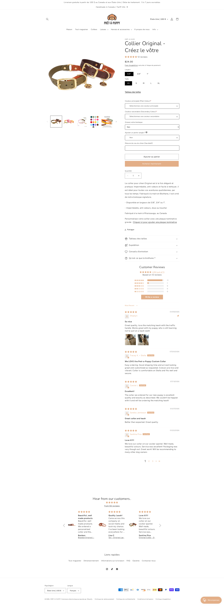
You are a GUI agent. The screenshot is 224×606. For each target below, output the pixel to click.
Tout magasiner (74, 561)
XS (128, 83)
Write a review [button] (152, 297)
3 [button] (152, 461)
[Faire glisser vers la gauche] (47, 121)
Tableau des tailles (133, 92)
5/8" (129, 74)
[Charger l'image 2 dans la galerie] (69, 121)
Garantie (136, 561)
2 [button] (149, 461)
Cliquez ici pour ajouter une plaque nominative (155, 222)
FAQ (128, 561)
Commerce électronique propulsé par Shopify (76, 599)
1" (147, 74)
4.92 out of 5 (158, 272)
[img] (131, 312)
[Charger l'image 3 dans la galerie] (82, 121)
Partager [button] (130, 230)
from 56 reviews (112, 506)
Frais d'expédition (131, 65)
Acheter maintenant (151, 164)
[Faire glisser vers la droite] (116, 121)
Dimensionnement (91, 561)
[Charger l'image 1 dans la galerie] (56, 121)
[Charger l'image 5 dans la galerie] (107, 121)
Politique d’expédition (163, 599)
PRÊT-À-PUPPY (55, 599)
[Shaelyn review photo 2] (143, 339)
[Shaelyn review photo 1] (130, 339)
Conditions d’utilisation (145, 599)
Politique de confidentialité (125, 599)
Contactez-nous (149, 561)
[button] (47, 19)
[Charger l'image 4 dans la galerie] (94, 121)
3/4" (139, 74)
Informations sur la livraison (112, 561)
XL (159, 83)
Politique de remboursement (104, 599)
